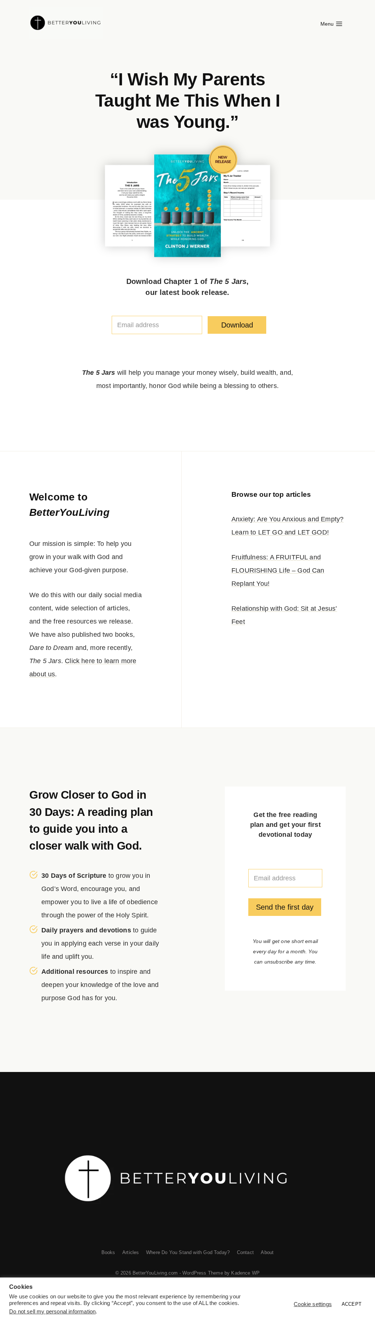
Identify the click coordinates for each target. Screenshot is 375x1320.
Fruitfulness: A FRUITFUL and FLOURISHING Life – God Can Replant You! (277, 570)
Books (108, 1252)
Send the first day (284, 907)
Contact (245, 1252)
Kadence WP (245, 1273)
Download (237, 325)
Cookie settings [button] (313, 1304)
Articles (130, 1252)
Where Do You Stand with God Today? (188, 1252)
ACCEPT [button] (351, 1304)
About (267, 1252)
